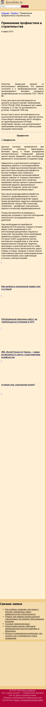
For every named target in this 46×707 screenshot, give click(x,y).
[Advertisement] (23, 58)
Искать (25, 6)
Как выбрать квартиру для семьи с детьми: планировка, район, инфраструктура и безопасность (22, 611)
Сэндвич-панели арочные (17, 624)
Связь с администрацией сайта (28, 700)
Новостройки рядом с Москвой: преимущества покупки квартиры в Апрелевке (22, 628)
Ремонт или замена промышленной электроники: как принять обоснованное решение (24, 619)
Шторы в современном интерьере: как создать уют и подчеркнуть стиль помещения (23, 635)
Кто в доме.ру (28, 690)
